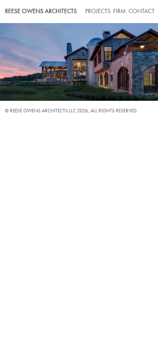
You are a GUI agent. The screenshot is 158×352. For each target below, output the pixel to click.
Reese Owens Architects (41, 11)
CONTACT (141, 11)
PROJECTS (97, 11)
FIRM (119, 11)
